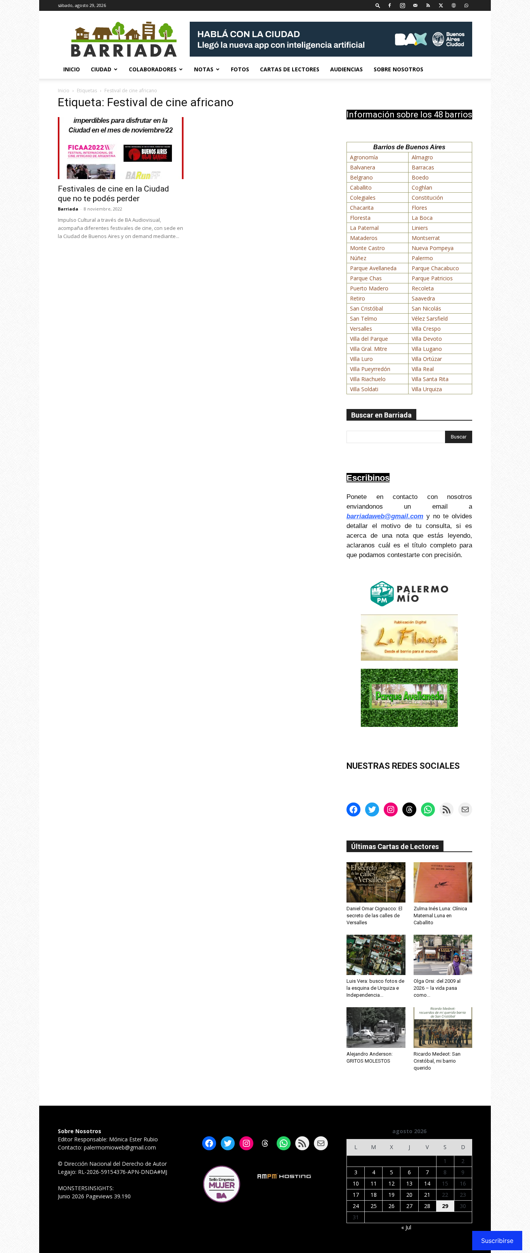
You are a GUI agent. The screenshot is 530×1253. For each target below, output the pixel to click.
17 (356, 1194)
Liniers (420, 227)
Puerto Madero (369, 288)
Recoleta (423, 288)
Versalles (361, 328)
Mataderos (364, 238)
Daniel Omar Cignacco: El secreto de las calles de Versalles (374, 915)
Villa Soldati (364, 389)
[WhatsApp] (466, 5)
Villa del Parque (369, 338)
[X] (441, 5)
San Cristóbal (366, 308)
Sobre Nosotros (398, 69)
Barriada (68, 209)
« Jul (406, 1227)
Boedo (420, 177)
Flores (419, 207)
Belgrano (361, 177)
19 (391, 1194)
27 (409, 1206)
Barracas (423, 167)
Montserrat (426, 238)
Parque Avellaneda (373, 268)
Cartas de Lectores (289, 69)
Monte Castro (367, 248)
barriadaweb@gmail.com (384, 516)
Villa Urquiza (427, 389)
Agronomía (364, 157)
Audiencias (346, 69)
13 (409, 1183)
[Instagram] (402, 5)
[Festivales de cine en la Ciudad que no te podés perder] (121, 148)
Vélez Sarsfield (430, 318)
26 (391, 1206)
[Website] (453, 5)
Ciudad (101, 69)
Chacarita (362, 207)
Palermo (422, 258)
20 (409, 1194)
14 (427, 1183)
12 (391, 1183)
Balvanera (362, 167)
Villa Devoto (427, 338)
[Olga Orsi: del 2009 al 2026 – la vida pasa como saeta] (443, 955)
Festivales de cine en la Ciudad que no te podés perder (113, 193)
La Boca (422, 217)
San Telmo (363, 318)
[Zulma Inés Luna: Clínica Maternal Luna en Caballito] (443, 882)
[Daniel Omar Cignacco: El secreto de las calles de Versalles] (375, 882)
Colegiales (363, 197)
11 (374, 1183)
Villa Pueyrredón (370, 369)
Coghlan (422, 187)
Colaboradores (153, 69)
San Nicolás (426, 308)
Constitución (427, 197)
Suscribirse (497, 1240)
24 (356, 1206)
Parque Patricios (432, 278)
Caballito (361, 187)
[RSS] (428, 5)
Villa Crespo (426, 328)
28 (427, 1206)
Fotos (240, 69)
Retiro (357, 298)
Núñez (358, 258)
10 (356, 1183)
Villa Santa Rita (430, 379)
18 (374, 1194)
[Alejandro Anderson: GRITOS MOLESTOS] (375, 1027)
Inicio (71, 69)
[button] (378, 5)
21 (427, 1194)
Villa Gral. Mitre (368, 348)
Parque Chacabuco (435, 268)
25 (374, 1206)
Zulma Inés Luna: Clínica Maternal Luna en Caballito (440, 915)
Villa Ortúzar (427, 358)
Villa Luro (361, 358)
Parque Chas (366, 278)
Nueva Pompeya (433, 248)
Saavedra (423, 298)
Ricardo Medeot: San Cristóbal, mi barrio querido (437, 1061)
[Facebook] (389, 5)
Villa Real (423, 369)
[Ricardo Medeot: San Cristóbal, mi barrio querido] (443, 1027)
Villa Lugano (427, 348)
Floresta (360, 217)
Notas (203, 69)
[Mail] (415, 5)
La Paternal (364, 227)
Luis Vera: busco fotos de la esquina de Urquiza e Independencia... (375, 988)
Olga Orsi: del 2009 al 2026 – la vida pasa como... (437, 988)
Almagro (422, 157)
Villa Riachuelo (368, 379)
